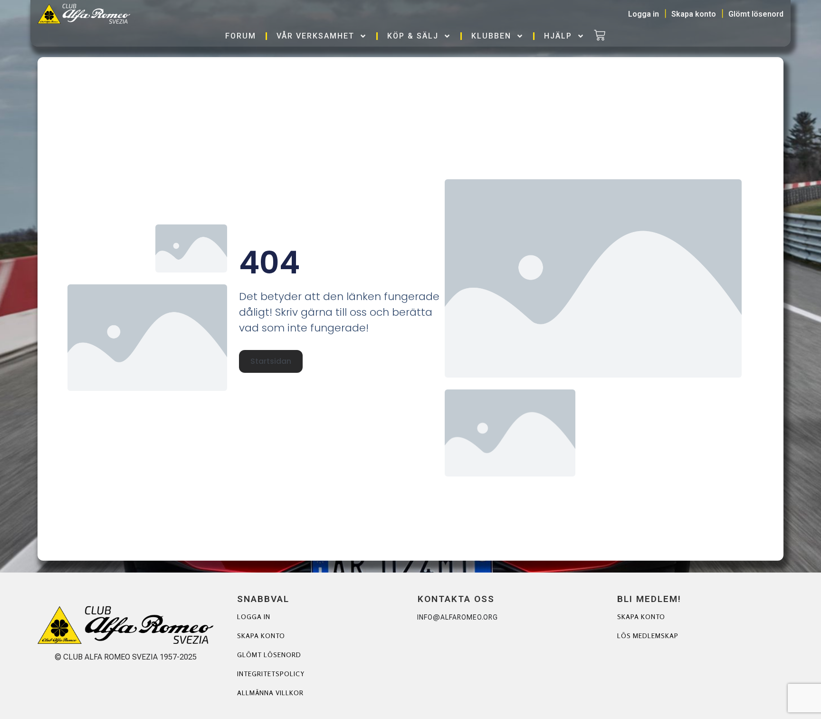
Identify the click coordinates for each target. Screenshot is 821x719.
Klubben (491, 35)
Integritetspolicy (271, 674)
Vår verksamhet (315, 35)
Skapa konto (261, 636)
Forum (240, 35)
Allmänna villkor (270, 693)
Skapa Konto (641, 616)
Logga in (253, 616)
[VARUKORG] (599, 36)
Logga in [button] (643, 14)
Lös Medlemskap (647, 636)
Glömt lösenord (269, 655)
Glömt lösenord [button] (755, 14)
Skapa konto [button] (693, 14)
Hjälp (558, 35)
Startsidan (270, 361)
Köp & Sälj (413, 35)
